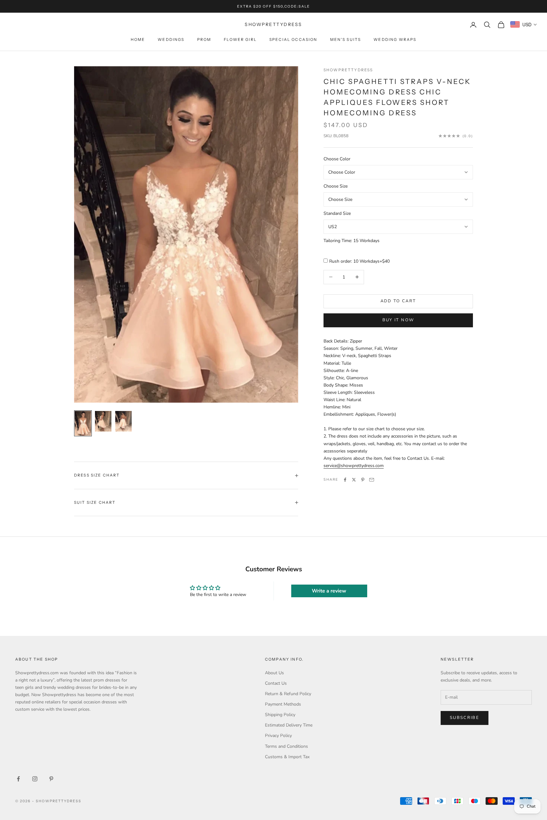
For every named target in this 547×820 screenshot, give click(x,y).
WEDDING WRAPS (395, 39)
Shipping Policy (280, 715)
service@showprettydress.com (354, 466)
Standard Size (337, 213)
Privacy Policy (278, 736)
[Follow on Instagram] (35, 779)
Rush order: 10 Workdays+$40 (359, 261)
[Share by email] (371, 479)
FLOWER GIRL (240, 39)
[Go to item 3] (123, 421)
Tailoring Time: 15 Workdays (352, 241)
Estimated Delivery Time (288, 725)
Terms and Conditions (286, 746)
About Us (274, 673)
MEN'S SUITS (345, 39)
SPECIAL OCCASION (293, 39)
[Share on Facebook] (345, 479)
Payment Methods (283, 704)
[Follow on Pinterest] (51, 779)
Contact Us (276, 683)
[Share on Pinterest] (362, 479)
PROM (204, 39)
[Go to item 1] (83, 423)
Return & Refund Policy (288, 694)
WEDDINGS (171, 39)
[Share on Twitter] (353, 479)
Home (138, 39)
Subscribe (464, 718)
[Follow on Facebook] (18, 779)
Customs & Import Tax (287, 757)
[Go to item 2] (103, 421)
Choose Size (336, 186)
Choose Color (337, 159)
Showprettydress (348, 69)
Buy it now (398, 320)
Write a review (329, 590)
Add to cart (398, 301)
